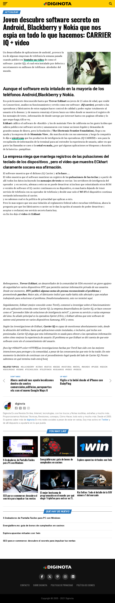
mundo (86, 367)
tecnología (32, 370)
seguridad (9, 370)
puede (95, 367)
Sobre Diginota (40, 585)
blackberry (28, 367)
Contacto (24, 585)
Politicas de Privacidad (62, 585)
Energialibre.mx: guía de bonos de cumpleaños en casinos (33, 525)
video (69, 370)
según (104, 367)
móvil (77, 367)
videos (78, 370)
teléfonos (46, 370)
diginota (20, 403)
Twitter (105, 420)
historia (67, 367)
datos (48, 367)
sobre (20, 370)
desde (57, 367)
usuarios (59, 370)
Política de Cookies (86, 585)
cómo (40, 367)
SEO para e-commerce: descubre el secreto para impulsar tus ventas (39, 541)
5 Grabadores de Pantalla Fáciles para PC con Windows (31, 518)
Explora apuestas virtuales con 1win (21, 533)
